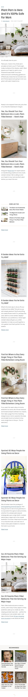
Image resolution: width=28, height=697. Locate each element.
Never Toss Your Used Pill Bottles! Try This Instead (7, 686)
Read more (4, 230)
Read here (11, 170)
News (2, 7)
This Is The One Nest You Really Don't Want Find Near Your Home (20, 686)
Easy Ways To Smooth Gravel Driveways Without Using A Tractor (20, 666)
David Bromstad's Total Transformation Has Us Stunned (7, 665)
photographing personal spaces (11, 506)
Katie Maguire (6, 21)
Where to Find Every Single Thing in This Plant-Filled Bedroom (16, 220)
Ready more (5, 330)
